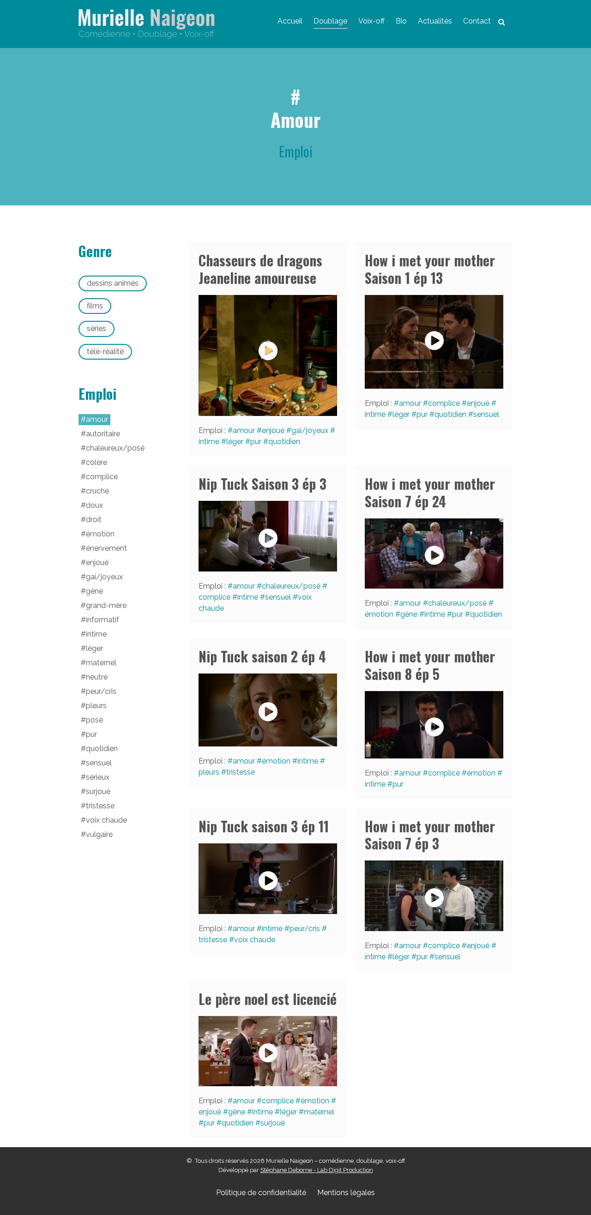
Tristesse (240, 772)
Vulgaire (99, 834)
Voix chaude (254, 939)
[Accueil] (146, 24)
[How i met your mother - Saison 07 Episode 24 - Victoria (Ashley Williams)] (434, 553)
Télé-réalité (105, 351)
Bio (401, 21)
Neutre (97, 677)
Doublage (330, 21)
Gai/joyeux (309, 430)
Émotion (276, 761)
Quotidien (284, 441)
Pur (255, 441)
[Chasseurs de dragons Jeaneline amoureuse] (268, 355)
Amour (244, 430)
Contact (477, 21)
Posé (94, 720)
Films (95, 305)
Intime (247, 597)
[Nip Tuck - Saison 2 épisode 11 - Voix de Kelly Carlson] (268, 878)
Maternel (319, 1111)
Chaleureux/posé (291, 586)
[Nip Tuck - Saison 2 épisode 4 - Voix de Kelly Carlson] (268, 710)
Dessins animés (113, 283)
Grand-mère (106, 605)
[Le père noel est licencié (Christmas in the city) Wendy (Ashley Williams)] (268, 1051)
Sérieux (97, 777)
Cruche (97, 491)
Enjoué (273, 430)
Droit (94, 519)
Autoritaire (103, 433)
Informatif (102, 619)
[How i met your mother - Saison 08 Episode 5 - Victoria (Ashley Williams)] (434, 724)
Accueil (289, 21)
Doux (94, 505)
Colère (96, 462)
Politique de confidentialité (261, 1192)
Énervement (106, 548)
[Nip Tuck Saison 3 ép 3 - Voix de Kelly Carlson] (268, 536)
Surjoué (272, 1123)
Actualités (435, 21)
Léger (234, 441)
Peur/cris (304, 928)
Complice (444, 403)
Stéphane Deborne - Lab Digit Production (316, 1170)
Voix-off (371, 21)
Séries (96, 328)
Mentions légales (346, 1192)
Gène (408, 614)
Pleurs (96, 705)
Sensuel (486, 414)
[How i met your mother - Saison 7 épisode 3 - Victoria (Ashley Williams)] (434, 895)
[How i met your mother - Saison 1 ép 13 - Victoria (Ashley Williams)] (434, 342)
